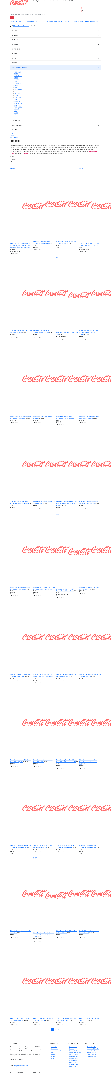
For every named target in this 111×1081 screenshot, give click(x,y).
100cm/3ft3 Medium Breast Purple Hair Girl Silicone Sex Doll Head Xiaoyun (66, 503)
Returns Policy (73, 1058)
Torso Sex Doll (91, 1057)
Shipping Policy (74, 1057)
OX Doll (16, 110)
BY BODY (14, 30)
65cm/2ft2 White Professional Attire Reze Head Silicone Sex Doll (88, 762)
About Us (54, 1047)
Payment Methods (75, 1053)
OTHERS (14, 63)
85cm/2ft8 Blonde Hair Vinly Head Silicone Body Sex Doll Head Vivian (43, 935)
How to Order (73, 1051)
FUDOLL (16, 91)
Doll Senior (17, 84)
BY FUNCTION (16, 49)
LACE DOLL (17, 93)
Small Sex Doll (91, 1053)
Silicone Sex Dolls (17, 125)
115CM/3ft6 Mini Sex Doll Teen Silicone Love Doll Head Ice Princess (88, 332)
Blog (52, 1058)
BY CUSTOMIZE (79, 21)
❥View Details (14, 253)
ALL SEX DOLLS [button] (20, 21)
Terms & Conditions (57, 1051)
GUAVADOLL (18, 89)
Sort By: (12, 157)
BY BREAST (15, 44)
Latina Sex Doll (91, 1047)
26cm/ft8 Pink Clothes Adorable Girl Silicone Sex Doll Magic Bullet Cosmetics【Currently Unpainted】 (21, 245)
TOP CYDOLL (18, 107)
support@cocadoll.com (21, 1066)
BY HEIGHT (15, 40)
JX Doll (16, 95)
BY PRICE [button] (38, 21)
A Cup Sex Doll (91, 1051)
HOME (13, 21)
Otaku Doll (17, 98)
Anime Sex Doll (91, 1055)
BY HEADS (15, 35)
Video (53, 1057)
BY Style (14, 54)
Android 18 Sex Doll (93, 1049)
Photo (53, 1055)
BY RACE (14, 58)
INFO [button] (97, 21)
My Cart (71, 1049)
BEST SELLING (69, 21)
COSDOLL (17, 87)
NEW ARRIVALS (58, 21)
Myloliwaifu (18, 73)
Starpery (17, 101)
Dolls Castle (18, 77)
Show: (12, 161)
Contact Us (54, 1049)
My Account (73, 1047)
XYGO (16, 114)
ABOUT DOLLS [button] (89, 21)
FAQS (53, 1053)
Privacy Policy (73, 1055)
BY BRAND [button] (30, 21)
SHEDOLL (17, 81)
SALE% (51, 21)
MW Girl (16, 86)
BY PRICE (14, 130)
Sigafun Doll (18, 104)
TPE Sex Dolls (16, 121)
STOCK (46, 21)
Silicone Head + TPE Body (21, 26)
